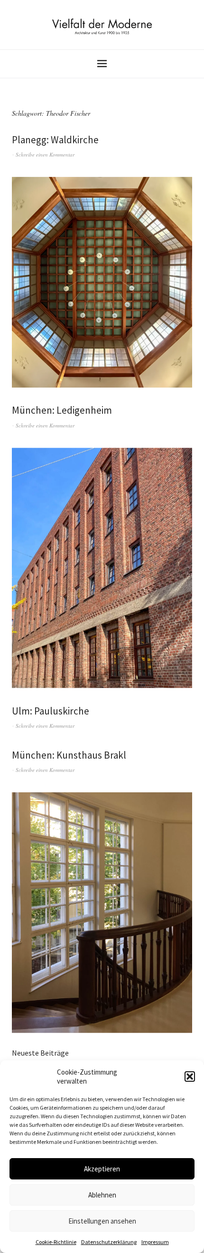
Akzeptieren (102, 1168)
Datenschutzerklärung (109, 1241)
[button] (190, 1076)
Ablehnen (102, 1194)
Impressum (155, 1241)
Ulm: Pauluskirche (50, 711)
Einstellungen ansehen (102, 1220)
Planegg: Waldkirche (55, 139)
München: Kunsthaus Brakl (69, 755)
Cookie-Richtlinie (56, 1241)
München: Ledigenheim (62, 410)
